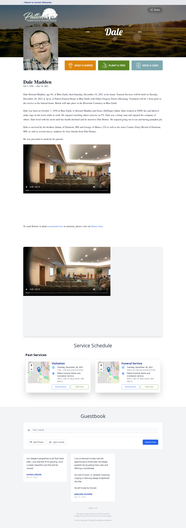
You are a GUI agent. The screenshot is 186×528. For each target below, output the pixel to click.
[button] (38, 369)
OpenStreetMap (96, 520)
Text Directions (60, 387)
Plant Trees (79, 387)
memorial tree (56, 226)
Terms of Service (100, 516)
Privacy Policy (85, 516)
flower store (97, 226)
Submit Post (150, 442)
